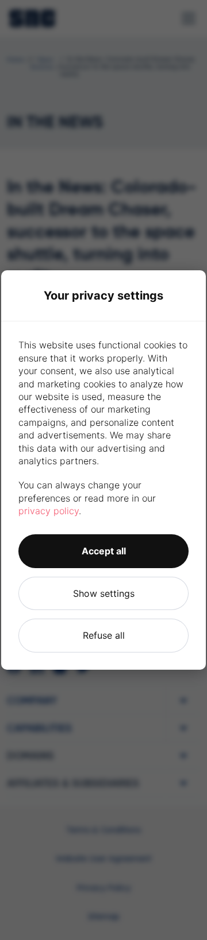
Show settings (104, 593)
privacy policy (48, 510)
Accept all (104, 551)
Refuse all (104, 635)
